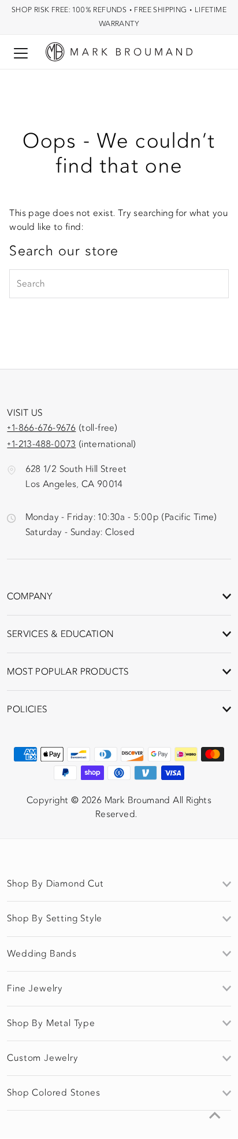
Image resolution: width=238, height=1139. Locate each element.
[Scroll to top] (214, 1115)
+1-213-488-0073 (41, 444)
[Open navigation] (20, 53)
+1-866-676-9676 (41, 428)
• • (119, 16)
